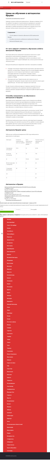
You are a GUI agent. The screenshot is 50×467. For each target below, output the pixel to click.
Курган (9, 289)
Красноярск (10, 430)
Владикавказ (10, 401)
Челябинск (10, 231)
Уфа (8, 365)
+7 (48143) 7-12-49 (9, 192)
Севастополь (10, 444)
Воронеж (9, 237)
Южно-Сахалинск (12, 354)
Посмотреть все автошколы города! (15, 18)
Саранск (9, 395)
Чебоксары (10, 415)
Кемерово (9, 280)
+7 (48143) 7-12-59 (9, 197)
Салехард (9, 450)
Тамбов (9, 336)
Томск (8, 342)
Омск (8, 307)
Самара (9, 327)
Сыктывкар (10, 386)
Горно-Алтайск (11, 362)
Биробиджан (10, 248)
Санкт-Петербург (12, 225)
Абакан (9, 409)
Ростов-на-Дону (11, 321)
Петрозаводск (11, 383)
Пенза (8, 316)
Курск (8, 292)
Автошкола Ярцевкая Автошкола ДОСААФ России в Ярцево (20, 187)
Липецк (9, 295)
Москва (9, 219)
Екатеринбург (11, 222)
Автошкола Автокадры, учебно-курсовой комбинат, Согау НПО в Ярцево (23, 191)
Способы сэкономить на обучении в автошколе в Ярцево (24, 39)
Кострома (9, 286)
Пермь (8, 433)
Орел (8, 310)
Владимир (10, 260)
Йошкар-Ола (10, 392)
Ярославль (10, 357)
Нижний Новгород (12, 304)
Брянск (9, 254)
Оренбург (9, 313)
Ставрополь (10, 439)
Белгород (9, 245)
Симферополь (11, 389)
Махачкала (10, 371)
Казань (9, 228)
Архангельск (10, 239)
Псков (8, 319)
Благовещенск (11, 251)
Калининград (10, 275)
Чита (8, 421)
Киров (8, 283)
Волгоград (10, 263)
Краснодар (10, 427)
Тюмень (9, 348)
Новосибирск (10, 234)
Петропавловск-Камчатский (14, 424)
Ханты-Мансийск (11, 447)
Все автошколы (17, 2)
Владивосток (10, 436)
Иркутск (9, 272)
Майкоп (9, 360)
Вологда (9, 266)
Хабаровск (10, 442)
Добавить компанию (5, 8)
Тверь (8, 339)
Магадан (9, 298)
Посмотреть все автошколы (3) (13, 200)
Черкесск (9, 380)
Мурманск (9, 301)
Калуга (9, 278)
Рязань (9, 324)
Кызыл (9, 403)
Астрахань (10, 242)
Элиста (9, 377)
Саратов (9, 330)
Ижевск (9, 406)
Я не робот (34, 209)
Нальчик (9, 374)
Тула (8, 345)
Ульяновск (10, 351)
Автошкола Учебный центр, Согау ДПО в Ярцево (17, 195)
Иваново (9, 269)
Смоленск (9, 333)
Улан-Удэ (9, 368)
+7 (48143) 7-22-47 (9, 188)
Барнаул (9, 418)
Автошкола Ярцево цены (15, 41)
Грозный (9, 412)
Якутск (9, 398)
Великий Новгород (12, 257)
